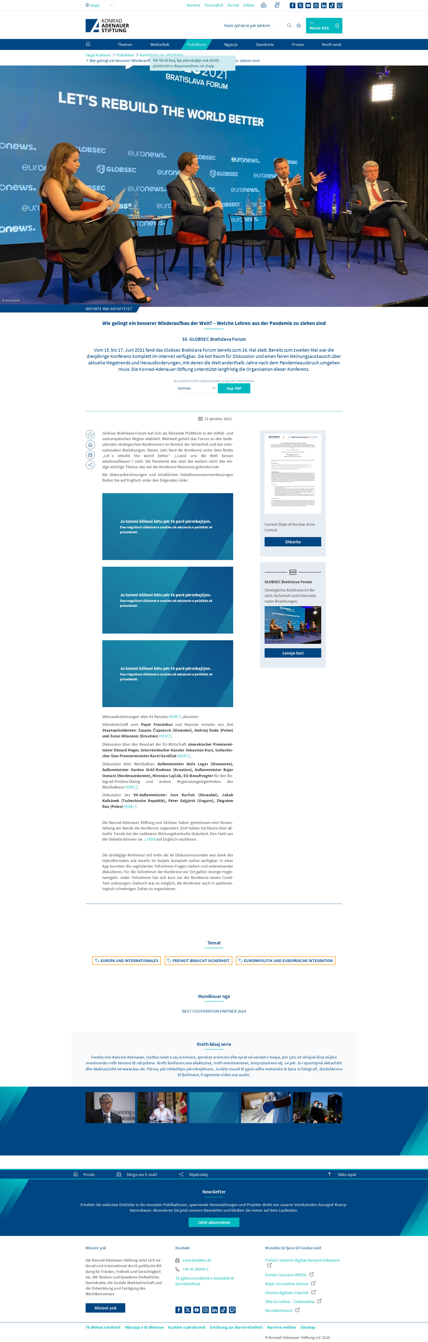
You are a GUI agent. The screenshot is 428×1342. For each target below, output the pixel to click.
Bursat (233, 5)
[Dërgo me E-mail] (90, 454)
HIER (173, 716)
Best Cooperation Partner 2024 (214, 1011)
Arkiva (248, 5)
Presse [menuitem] (298, 44)
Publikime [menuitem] (196, 44)
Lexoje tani (293, 653)
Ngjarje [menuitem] (231, 44)
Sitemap (307, 1327)
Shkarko (293, 541)
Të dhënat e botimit (103, 1327)
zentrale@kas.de (196, 1260)
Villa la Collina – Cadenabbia (290, 1301)
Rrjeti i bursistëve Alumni (287, 1283)
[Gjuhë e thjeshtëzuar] (264, 5)
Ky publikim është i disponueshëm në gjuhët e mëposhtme (214, 381)
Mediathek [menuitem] (159, 44)
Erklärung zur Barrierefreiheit (236, 1327)
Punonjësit (214, 5)
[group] (110, 1121)
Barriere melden (281, 1327)
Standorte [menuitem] (265, 44)
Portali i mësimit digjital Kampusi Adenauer (302, 1260)
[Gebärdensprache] (277, 5)
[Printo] (90, 444)
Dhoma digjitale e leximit (287, 1292)
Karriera (193, 5)
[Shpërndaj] (90, 464)
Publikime (125, 54)
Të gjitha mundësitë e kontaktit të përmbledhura (204, 1281)
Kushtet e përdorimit (187, 1327)
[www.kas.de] (107, 25)
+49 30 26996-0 (195, 1269)
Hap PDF (234, 388)
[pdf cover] (293, 474)
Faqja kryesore (98, 54)
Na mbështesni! (279, 1310)
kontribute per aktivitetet (161, 54)
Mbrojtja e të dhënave (144, 1327)
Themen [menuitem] (125, 44)
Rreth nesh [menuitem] (331, 44)
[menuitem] (92, 44)
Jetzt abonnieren (214, 1222)
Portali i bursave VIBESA (286, 1274)
